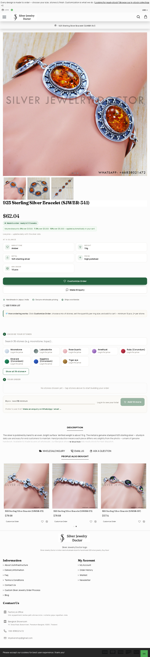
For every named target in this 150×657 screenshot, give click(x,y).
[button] (6, 104)
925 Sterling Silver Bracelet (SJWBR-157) (121, 511)
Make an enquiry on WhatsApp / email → (42, 409)
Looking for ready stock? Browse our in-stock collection (122, 2)
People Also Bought (75, 456)
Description (75, 427)
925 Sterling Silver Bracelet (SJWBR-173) (72, 511)
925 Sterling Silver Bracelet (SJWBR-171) (24, 511)
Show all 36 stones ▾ (16, 371)
